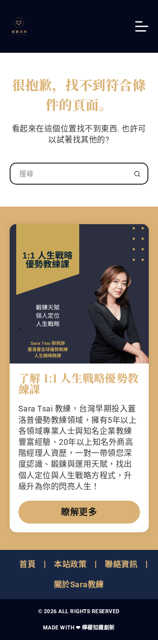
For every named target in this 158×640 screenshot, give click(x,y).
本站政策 (70, 564)
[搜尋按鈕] (137, 174)
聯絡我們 (97, 26)
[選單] (141, 26)
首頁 (27, 564)
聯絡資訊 (121, 564)
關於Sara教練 (79, 584)
